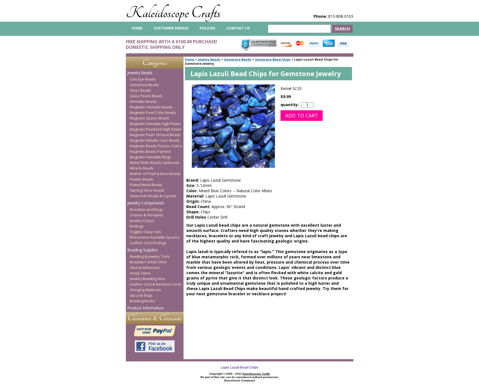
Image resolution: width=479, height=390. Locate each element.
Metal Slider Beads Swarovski (155, 162)
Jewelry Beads (209, 59)
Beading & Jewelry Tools (150, 256)
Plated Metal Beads (146, 184)
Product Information (145, 308)
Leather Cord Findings (148, 242)
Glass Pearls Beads (146, 95)
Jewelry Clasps (142, 220)
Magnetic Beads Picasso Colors (156, 145)
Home (189, 59)
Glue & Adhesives (145, 267)
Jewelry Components (145, 203)
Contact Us (238, 28)
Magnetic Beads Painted (150, 151)
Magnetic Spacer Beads (149, 118)
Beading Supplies (142, 249)
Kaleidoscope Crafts (173, 13)
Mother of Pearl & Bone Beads (155, 173)
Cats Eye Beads (143, 79)
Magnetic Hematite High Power (155, 123)
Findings (137, 226)
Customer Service (171, 28)
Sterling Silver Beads (147, 190)
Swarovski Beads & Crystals (153, 195)
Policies (207, 28)
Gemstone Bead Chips (273, 59)
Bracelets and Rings (146, 209)
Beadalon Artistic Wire (148, 261)
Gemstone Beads (237, 59)
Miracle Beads (142, 168)
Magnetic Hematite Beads (151, 106)
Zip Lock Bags (141, 295)
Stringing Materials (145, 289)
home (136, 28)
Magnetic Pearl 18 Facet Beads (155, 134)
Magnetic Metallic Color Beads (155, 140)
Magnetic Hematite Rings (150, 156)
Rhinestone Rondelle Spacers (155, 237)
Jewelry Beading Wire (147, 278)
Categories (154, 62)
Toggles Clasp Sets (145, 231)
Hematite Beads (143, 101)
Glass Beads (140, 90)
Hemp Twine (140, 273)
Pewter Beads (141, 179)
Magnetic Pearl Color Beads (153, 112)
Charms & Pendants (146, 215)
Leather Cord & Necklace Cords (156, 284)
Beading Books (142, 300)
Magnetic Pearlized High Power (156, 129)
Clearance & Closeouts (155, 317)
